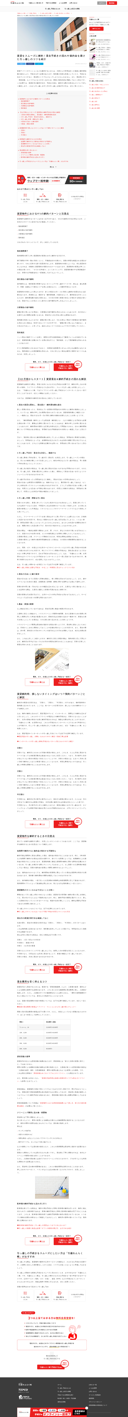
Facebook (30, 63)
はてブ (39, 63)
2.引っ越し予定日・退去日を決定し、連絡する (36, 117)
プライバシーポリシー (95, 1402)
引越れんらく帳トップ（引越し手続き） (27, 13)
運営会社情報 (61, 1402)
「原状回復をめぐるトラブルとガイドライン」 (49, 1073)
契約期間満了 (25, 101)
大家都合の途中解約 (27, 106)
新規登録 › (112, 3)
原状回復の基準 (26, 152)
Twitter (21, 63)
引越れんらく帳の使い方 (36, 3)
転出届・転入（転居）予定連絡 (67, 1398)
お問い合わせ (73, 3)
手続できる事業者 (51, 3)
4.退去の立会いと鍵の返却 (30, 121)
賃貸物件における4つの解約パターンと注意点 (35, 99)
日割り (23, 130)
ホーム (60, 1384)
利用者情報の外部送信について (98, 1405)
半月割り (24, 135)
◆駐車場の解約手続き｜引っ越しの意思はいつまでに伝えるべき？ (42, 1225)
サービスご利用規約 (95, 1395)
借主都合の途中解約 (27, 103)
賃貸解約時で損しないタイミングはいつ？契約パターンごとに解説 (42, 128)
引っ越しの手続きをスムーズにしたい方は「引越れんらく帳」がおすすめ (44, 161)
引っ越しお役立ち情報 (72, 9)
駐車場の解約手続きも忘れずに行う (33, 157)
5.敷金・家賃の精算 (27, 124)
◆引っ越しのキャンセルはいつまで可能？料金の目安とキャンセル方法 (43, 911)
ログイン (101, 3)
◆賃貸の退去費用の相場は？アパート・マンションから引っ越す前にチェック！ (47, 1007)
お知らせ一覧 (93, 1384)
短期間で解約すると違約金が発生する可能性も (36, 141)
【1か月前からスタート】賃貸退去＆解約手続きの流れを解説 (40, 112)
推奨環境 (91, 1398)
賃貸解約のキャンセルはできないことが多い (36, 143)
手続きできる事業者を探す (65, 1395)
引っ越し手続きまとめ (52, 9)
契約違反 (24, 108)
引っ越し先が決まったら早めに (62, 13)
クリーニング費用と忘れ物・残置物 (33, 155)
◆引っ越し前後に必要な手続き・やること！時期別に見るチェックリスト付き (46, 567)
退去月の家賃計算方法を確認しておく (33, 146)
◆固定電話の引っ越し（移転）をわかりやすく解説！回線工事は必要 (42, 736)
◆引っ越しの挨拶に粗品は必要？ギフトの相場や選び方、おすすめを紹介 (44, 1228)
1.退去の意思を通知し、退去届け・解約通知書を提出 (38, 114)
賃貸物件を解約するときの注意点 (31, 139)
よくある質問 (63, 3)
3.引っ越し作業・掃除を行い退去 (32, 119)
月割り (23, 132)
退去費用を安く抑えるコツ (28, 150)
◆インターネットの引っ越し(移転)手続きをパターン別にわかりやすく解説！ (45, 741)
